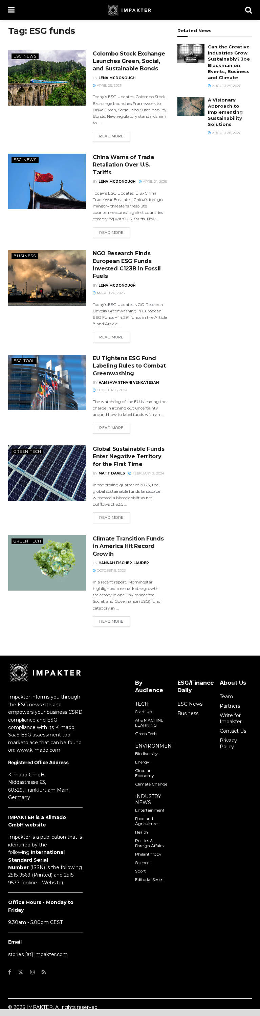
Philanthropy (148, 854)
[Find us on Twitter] (20, 972)
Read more (114, 135)
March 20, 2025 (110, 293)
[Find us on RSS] (44, 972)
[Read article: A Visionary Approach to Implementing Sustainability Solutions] (190, 106)
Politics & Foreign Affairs (149, 843)
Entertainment (150, 810)
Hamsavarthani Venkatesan (129, 382)
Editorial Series (149, 879)
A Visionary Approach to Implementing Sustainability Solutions (225, 112)
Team (226, 696)
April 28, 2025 (109, 85)
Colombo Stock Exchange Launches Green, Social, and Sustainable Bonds (129, 61)
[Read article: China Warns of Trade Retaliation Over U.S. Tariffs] (47, 181)
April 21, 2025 (154, 181)
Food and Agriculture (146, 821)
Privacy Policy (228, 743)
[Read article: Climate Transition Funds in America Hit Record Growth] (47, 563)
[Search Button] (248, 10)
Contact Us (233, 731)
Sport (140, 871)
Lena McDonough (117, 78)
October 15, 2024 (111, 390)
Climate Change (151, 784)
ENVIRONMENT (154, 746)
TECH (142, 704)
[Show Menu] (11, 10)
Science (142, 862)
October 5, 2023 (111, 570)
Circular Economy (144, 773)
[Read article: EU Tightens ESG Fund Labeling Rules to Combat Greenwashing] (47, 382)
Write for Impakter (231, 718)
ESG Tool (24, 360)
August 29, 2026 (226, 86)
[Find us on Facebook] (9, 972)
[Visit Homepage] (129, 10)
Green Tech (27, 451)
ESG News (25, 56)
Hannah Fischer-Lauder (124, 563)
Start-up (143, 711)
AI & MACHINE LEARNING (149, 722)
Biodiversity (146, 753)
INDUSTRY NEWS (148, 799)
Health (141, 832)
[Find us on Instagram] (32, 972)
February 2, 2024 (147, 473)
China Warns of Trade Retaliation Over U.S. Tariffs (123, 165)
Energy (142, 762)
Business (25, 255)
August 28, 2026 (226, 133)
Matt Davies (112, 473)
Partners (230, 706)
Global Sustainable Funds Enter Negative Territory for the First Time (128, 456)
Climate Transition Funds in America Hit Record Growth (128, 546)
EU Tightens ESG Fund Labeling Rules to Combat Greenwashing (129, 366)
